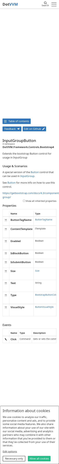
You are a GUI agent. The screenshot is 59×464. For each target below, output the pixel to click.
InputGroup (27, 176)
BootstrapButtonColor (46, 294)
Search (45, 5)
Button (35, 172)
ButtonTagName (43, 219)
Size (37, 270)
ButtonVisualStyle (44, 306)
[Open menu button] (53, 4)
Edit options (10, 451)
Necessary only (14, 458)
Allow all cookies (39, 458)
